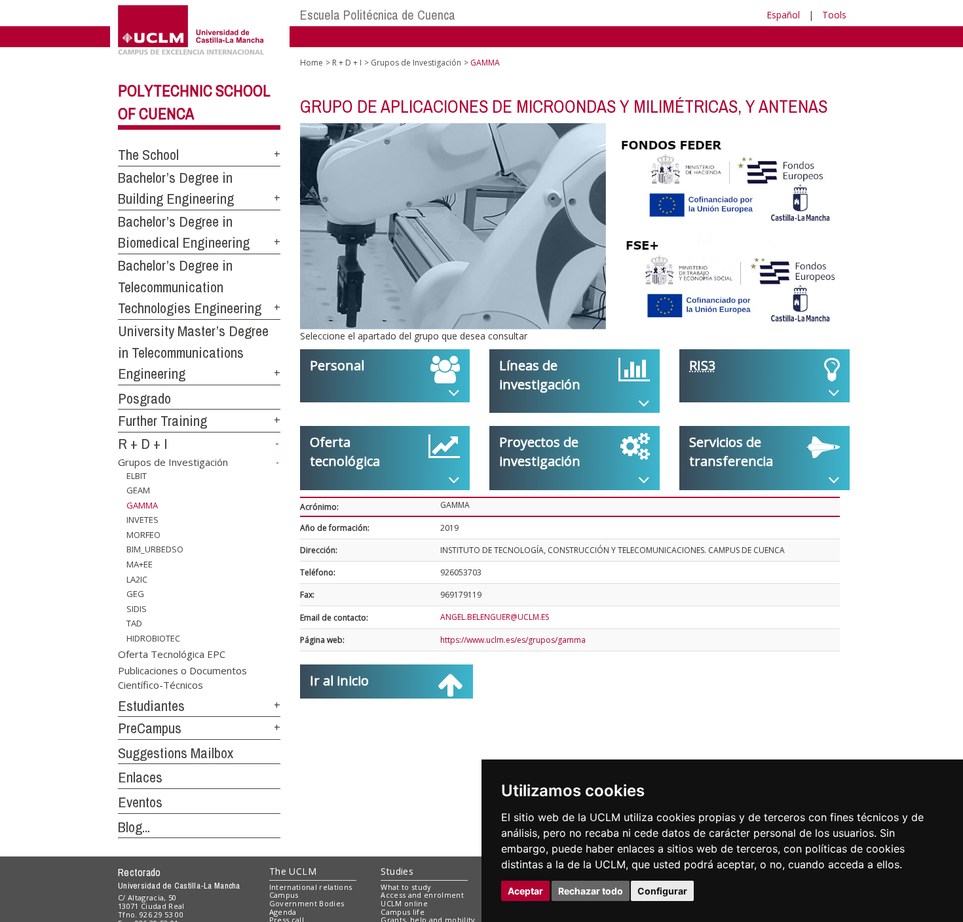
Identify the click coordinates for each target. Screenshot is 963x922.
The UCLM (292, 871)
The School (148, 154)
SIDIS (136, 609)
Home (311, 62)
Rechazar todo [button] (590, 890)
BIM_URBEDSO (154, 549)
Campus (284, 895)
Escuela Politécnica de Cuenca (377, 15)
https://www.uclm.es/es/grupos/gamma (513, 639)
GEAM (138, 490)
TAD (134, 623)
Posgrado (144, 398)
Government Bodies (307, 903)
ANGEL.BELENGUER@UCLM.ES (494, 617)
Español (783, 15)
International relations (310, 887)
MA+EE (139, 564)
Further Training (162, 421)
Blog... (134, 827)
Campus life (403, 912)
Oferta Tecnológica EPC (171, 653)
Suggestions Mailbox (175, 753)
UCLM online (404, 903)
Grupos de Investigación (173, 462)
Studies (397, 871)
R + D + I (143, 443)
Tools (834, 15)
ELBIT (136, 475)
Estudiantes (151, 706)
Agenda (283, 912)
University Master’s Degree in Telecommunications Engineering (193, 352)
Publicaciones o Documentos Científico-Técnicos (182, 677)
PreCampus (149, 728)
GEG (135, 594)
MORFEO (143, 535)
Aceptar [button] (525, 890)
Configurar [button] (662, 890)
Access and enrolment (422, 895)
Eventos (140, 802)
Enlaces (140, 777)
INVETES (142, 520)
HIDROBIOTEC (153, 638)
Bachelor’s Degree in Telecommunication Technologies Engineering (189, 287)
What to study (406, 887)
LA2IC (136, 579)
